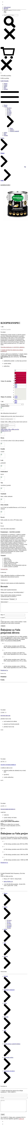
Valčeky (12, 129)
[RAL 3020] (16, 373)
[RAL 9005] (16, 392)
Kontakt (6, 89)
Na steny (9, 110)
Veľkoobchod (7, 7)
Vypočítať (3, 427)
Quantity (3, 404)
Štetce (11, 128)
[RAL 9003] (16, 389)
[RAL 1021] (16, 370)
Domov (5, 83)
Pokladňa (6, 81)
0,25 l (16, 397)
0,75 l (16, 396)
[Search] (5, 12)
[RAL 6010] (16, 377)
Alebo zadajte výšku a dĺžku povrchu (10, 429)
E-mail (3, 617)
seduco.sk (21, 1118)
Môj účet (6, 8)
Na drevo (9, 108)
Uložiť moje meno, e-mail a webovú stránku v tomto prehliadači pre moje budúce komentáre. (13, 622)
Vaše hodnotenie (5, 599)
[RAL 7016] (16, 380)
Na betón (9, 113)
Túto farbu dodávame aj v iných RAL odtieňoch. (13, 347)
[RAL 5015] (16, 375)
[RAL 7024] (16, 382)
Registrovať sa (4, 670)
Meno (2, 614)
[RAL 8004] (16, 385)
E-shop (5, 85)
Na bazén (9, 112)
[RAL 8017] (16, 387)
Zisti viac (3, 828)
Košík (2, 81)
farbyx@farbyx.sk (8, 881)
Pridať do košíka (5, 406)
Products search (8, 10)
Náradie (9, 928)
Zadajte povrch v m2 (6, 430)
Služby (5, 86)
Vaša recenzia (4, 602)
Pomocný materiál (14, 131)
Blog (5, 87)
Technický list (4, 569)
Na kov (8, 109)
